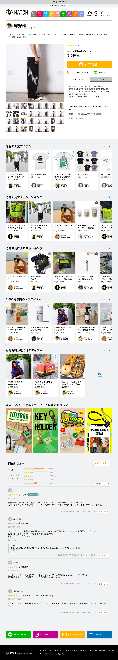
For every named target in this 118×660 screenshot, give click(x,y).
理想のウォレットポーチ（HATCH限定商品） (63, 277)
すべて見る (108, 146)
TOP (8, 19)
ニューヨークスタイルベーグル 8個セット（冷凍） (72, 383)
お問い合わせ (70, 650)
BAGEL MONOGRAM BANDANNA (62, 328)
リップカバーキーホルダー (63, 226)
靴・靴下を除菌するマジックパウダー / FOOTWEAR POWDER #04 (40, 328)
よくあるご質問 (45, 650)
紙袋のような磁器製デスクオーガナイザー (16, 328)
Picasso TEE (83, 174)
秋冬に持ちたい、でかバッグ (40, 277)
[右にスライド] (108, 169)
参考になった (103, 511)
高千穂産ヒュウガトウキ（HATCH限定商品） (87, 226)
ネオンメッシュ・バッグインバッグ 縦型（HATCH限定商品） (16, 226)
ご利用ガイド (58, 650)
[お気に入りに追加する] (59, 97)
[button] (96, 13)
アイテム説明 (78, 79)
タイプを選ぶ (92, 64)
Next (60, 73)
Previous (9, 73)
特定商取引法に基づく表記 (96, 650)
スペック (100, 79)
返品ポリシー (63, 654)
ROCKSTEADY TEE (38, 174)
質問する (101, 72)
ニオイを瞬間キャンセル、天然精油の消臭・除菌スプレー (87, 328)
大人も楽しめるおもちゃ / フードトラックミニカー (44, 383)
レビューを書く (101, 463)
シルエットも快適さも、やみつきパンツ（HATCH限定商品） (15, 175)
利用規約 (111, 650)
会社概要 (81, 650)
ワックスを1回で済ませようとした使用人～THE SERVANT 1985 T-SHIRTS (63, 175)
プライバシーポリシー (48, 654)
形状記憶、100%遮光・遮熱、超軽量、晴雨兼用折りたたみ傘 (87, 277)
